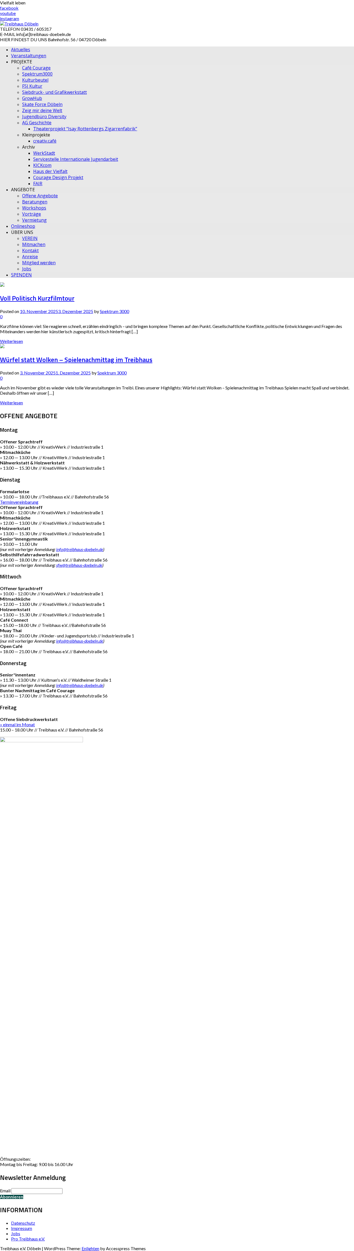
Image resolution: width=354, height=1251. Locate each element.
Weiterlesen (11, 341)
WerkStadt (44, 153)
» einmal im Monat (17, 724)
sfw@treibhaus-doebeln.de (79, 565)
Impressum (21, 1228)
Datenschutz (23, 1223)
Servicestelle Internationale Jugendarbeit (75, 159)
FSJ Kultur (32, 86)
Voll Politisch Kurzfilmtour (37, 298)
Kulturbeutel (35, 80)
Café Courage (36, 68)
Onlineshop (23, 226)
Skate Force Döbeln (42, 104)
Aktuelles (20, 49)
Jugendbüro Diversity (44, 116)
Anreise (30, 257)
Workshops (34, 208)
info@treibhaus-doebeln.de (79, 549)
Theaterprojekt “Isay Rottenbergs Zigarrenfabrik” (85, 129)
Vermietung (34, 220)
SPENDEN (21, 275)
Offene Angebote (40, 196)
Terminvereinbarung (19, 502)
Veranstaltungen (28, 56)
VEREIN (30, 238)
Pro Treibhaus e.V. (28, 1238)
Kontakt (30, 250)
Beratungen (34, 202)
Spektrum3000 (37, 74)
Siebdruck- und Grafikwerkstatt (54, 92)
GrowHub (32, 98)
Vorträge (31, 214)
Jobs (26, 269)
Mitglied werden (39, 263)
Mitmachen (33, 244)
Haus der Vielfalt (50, 171)
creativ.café (44, 141)
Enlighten (90, 1248)
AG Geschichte (36, 123)
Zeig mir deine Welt (42, 110)
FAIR (37, 183)
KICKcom (42, 165)
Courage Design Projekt (58, 177)
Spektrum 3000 (114, 311)
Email (5, 1190)
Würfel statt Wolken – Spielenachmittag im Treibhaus (76, 360)
